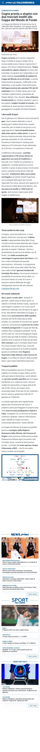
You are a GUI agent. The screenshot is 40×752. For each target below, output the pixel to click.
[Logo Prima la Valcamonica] (20, 2)
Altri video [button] (33, 706)
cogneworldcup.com (10, 288)
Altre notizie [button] (33, 594)
